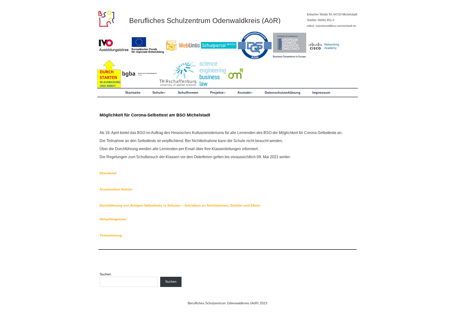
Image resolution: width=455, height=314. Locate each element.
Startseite (133, 92)
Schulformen (188, 92)
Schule (158, 92)
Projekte (216, 92)
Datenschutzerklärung (282, 92)
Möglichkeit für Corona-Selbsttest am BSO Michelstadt (155, 115)
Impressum (321, 92)
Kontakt (244, 92)
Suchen (105, 274)
